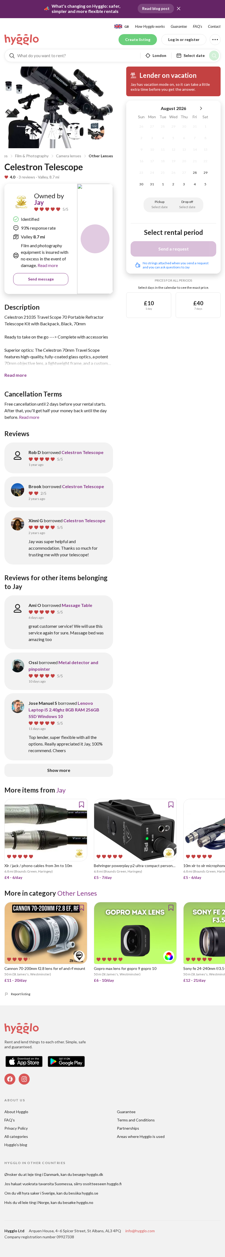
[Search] (214, 55)
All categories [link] (16, 1136)
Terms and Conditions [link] (136, 1120)
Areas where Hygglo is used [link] (141, 1136)
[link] (22, 39)
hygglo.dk (95, 1174)
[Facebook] (9, 1079)
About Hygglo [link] (16, 1111)
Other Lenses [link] (77, 893)
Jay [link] (39, 202)
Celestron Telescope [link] (82, 452)
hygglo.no (85, 1202)
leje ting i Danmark (43, 1174)
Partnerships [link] (128, 1128)
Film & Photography (32, 155)
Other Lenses (101, 155)
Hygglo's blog (15, 1144)
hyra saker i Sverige (38, 1193)
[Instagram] (24, 1079)
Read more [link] (47, 265)
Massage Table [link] (77, 605)
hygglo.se (90, 1193)
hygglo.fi (114, 1183)
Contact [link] (214, 26)
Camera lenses (68, 155)
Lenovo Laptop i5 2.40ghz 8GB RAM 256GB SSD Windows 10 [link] (64, 709)
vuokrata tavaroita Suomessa (47, 1183)
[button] (178, 8)
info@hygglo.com (140, 1230)
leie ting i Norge (35, 1202)
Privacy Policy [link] (16, 1128)
